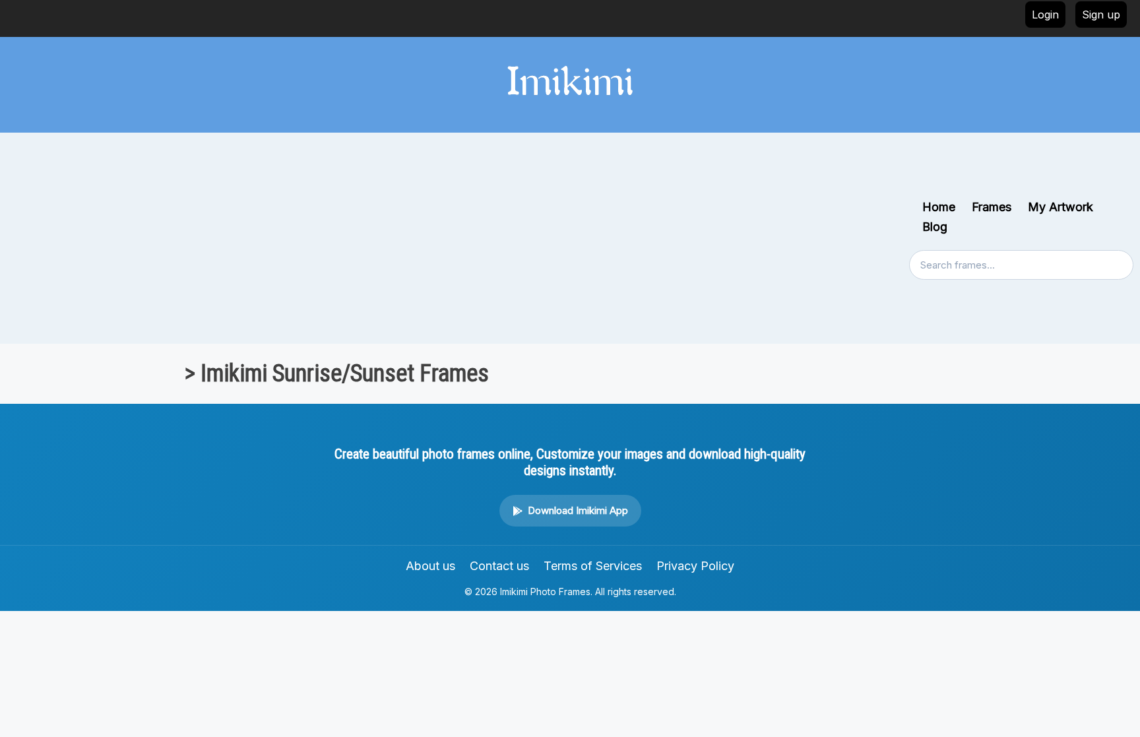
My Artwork (1060, 207)
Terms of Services (593, 566)
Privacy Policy (695, 566)
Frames (991, 207)
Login (1045, 14)
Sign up (1101, 14)
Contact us (499, 566)
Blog (934, 227)
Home (938, 207)
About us (430, 566)
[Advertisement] (458, 238)
